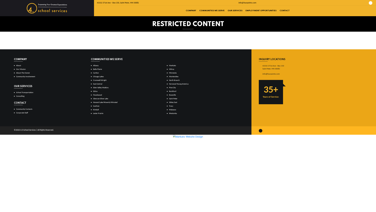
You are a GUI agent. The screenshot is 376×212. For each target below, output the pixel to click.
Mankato (172, 66)
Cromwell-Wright (99, 80)
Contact (285, 11)
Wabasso (172, 110)
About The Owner (23, 73)
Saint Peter (173, 99)
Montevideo (173, 77)
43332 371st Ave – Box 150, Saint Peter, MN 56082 (118, 3)
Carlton (96, 73)
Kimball (96, 110)
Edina (95, 91)
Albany (96, 66)
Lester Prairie (98, 113)
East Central (97, 84)
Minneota (173, 73)
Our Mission (21, 69)
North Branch (174, 80)
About (18, 66)
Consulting (20, 96)
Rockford (172, 91)
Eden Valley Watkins (101, 88)
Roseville (172, 95)
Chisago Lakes (98, 77)
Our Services (235, 11)
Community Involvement (25, 77)
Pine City (172, 88)
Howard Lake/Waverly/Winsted (105, 102)
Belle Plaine (97, 69)
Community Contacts (24, 109)
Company (191, 11)
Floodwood (97, 95)
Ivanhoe (96, 106)
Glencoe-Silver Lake (100, 99)
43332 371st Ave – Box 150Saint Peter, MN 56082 (273, 67)
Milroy (171, 69)
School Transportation (24, 92)
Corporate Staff (22, 113)
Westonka (173, 113)
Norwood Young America (178, 84)
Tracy (171, 106)
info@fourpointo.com (247, 3)
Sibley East (173, 102)
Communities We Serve (212, 11)
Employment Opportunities (261, 11)
